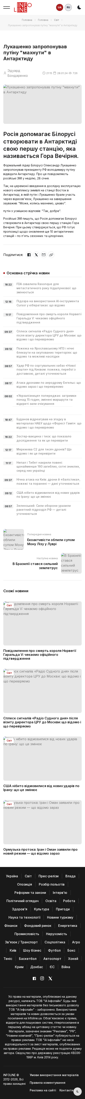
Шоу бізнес (32, 950)
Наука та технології (24, 917)
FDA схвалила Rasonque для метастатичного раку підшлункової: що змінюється (46, 288)
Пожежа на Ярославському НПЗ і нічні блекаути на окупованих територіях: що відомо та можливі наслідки (47, 352)
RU (68, 7)
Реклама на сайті (43, 1090)
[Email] (43, 254)
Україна (12, 876)
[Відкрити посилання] (51, 254)
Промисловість (26, 934)
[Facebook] (29, 254)
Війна (65, 967)
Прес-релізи (49, 876)
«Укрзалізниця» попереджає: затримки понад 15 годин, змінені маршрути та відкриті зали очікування (46, 399)
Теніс (8, 959)
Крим (19, 967)
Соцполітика (55, 942)
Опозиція (24, 884)
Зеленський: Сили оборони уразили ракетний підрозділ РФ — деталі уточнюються (44, 509)
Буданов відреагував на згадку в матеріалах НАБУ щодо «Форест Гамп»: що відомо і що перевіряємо (49, 423)
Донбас (36, 967)
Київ (13, 950)
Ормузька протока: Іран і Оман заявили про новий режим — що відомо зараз (40, 851)
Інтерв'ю (60, 893)
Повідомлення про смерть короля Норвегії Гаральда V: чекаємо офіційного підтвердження (49, 318)
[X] (36, 254)
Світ (56, 19)
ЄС (52, 967)
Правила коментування (47, 1082)
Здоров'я (19, 909)
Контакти (66, 1090)
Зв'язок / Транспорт (21, 942)
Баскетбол (28, 959)
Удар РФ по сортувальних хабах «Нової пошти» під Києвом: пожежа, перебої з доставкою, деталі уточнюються (46, 369)
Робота (69, 901)
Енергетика (67, 926)
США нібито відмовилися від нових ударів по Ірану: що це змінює (41, 788)
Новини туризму (60, 917)
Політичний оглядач (22, 901)
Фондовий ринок (37, 926)
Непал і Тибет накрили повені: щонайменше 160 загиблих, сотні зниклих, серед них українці (48, 466)
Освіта (50, 901)
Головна (27, 19)
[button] (6, 7)
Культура (41, 909)
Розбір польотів (52, 884)
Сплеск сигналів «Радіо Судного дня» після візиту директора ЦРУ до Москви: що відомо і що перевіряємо (49, 335)
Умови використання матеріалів (54, 1075)
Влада (70, 876)
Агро (76, 942)
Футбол (54, 950)
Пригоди (63, 909)
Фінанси (10, 926)
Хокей (73, 959)
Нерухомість (56, 934)
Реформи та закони (30, 893)
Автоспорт (52, 959)
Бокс (71, 950)
